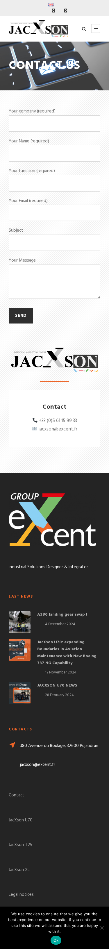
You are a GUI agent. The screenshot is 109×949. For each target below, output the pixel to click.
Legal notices (21, 894)
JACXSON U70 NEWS (57, 685)
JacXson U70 (21, 820)
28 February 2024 (59, 695)
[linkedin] (53, 11)
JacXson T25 (20, 844)
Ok (56, 940)
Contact (16, 795)
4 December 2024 (60, 624)
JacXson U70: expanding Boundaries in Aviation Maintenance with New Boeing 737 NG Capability (67, 652)
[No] (102, 928)
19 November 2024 (60, 672)
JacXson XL (19, 869)
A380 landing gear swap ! (62, 614)
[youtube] (65, 11)
